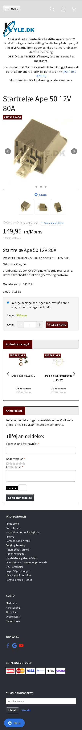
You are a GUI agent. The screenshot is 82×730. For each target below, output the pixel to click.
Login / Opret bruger (18, 571)
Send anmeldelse (20, 498)
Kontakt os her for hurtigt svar (23, 532)
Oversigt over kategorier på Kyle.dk (26, 562)
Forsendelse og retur (18, 541)
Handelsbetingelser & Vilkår (22, 558)
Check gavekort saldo (18, 575)
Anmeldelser (14, 411)
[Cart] (74, 9)
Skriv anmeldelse (54, 223)
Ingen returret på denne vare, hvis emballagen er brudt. (40, 305)
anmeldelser (29, 223)
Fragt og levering (16, 545)
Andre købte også (18, 344)
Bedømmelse (14, 459)
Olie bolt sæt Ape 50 (23, 375)
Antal (11, 325)
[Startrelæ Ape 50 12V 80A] (41, 151)
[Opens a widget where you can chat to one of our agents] (14, 723)
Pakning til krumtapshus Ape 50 (58, 377)
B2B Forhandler (14, 566)
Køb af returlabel (15, 554)
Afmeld (26, 710)
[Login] (63, 9)
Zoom (43, 195)
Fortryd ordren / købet (19, 579)
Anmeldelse (13, 467)
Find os (10, 536)
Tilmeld (12, 710)
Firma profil (12, 523)
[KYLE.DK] (18, 27)
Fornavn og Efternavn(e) (21, 444)
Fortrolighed (13, 528)
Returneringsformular (18, 549)
